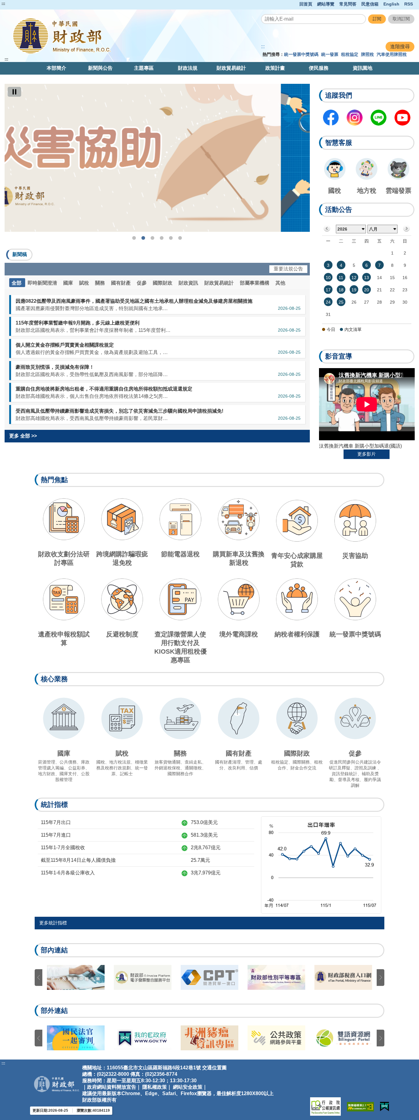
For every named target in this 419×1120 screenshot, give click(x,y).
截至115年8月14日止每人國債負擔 (78, 860)
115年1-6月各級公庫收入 (68, 872)
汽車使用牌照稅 (392, 54)
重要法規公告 (288, 268)
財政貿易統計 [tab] (219, 283)
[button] (19, 255)
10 (328, 277)
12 (354, 277)
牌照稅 (367, 54)
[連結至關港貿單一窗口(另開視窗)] (209, 977)
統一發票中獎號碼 (301, 54)
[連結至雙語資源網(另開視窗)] (343, 1038)
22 (392, 289)
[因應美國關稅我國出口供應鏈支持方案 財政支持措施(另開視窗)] (157, 158)
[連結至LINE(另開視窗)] (378, 117)
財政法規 (188, 68)
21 (379, 289)
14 (379, 277)
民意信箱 (370, 4)
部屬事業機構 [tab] (255, 283)
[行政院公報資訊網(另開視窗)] (325, 1106)
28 (379, 302)
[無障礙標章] (360, 1106)
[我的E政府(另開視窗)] (384, 1106)
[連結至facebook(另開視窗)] (331, 117)
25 (341, 302)
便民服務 (319, 68)
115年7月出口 (56, 822)
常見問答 (347, 4)
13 (366, 277)
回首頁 (305, 4)
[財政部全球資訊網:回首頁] (86, 36)
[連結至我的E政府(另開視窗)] (142, 1037)
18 (341, 289)
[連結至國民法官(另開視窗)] (75, 1037)
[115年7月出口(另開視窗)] (321, 864)
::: (3, 4)
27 (366, 302)
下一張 (380, 977)
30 (404, 302)
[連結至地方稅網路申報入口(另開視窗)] (75, 977)
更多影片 (366, 454)
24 (328, 302)
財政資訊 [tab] (189, 283)
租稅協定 (349, 54)
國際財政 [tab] (163, 283)
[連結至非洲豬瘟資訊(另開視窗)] (209, 1037)
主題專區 (144, 68)
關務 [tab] (100, 283)
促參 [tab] (142, 283)
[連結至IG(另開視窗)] (354, 117)
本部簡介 (56, 68)
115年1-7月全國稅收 (63, 847)
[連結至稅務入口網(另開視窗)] (343, 977)
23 (404, 289)
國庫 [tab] (68, 283)
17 (328, 289)
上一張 (38, 977)
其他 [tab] (280, 283)
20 (366, 289)
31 (328, 314)
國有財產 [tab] (121, 283)
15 (392, 277)
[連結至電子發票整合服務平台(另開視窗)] (142, 977)
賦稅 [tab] (84, 283)
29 (392, 302)
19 (354, 289)
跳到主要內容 (16, 4)
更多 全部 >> (23, 435)
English (391, 4)
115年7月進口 (56, 835)
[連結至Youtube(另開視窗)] (402, 117)
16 (404, 277)
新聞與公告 (100, 68)
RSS (408, 4)
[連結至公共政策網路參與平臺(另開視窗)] (276, 1037)
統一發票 (329, 54)
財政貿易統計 (231, 68)
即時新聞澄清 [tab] (43, 283)
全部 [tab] (17, 283)
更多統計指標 (53, 922)
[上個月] (327, 228)
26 (354, 302)
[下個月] (406, 228)
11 (341, 277)
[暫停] (14, 92)
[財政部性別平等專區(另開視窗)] (276, 977)
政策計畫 (275, 68)
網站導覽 (325, 4)
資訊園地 (362, 68)
